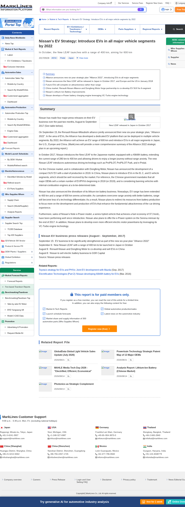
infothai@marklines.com (156, 438)
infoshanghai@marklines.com (15, 457)
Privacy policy (129, 479)
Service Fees (137, 3)
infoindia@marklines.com (156, 457)
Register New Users (154, 3)
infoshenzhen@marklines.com (64, 457)
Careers (36, 479)
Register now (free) (98, 329)
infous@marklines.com (60, 438)
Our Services (123, 3)
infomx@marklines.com (108, 457)
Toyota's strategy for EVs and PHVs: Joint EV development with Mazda (75, 270)
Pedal (62, 58)
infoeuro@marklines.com (109, 438)
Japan (71, 58)
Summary (50, 74)
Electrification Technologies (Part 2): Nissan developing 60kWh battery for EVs (79, 274)
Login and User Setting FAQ (84, 480)
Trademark (152, 479)
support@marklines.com (13, 438)
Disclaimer (107, 479)
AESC (54, 58)
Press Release (58, 479)
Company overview (13, 479)
